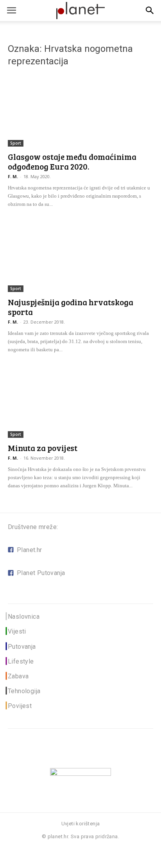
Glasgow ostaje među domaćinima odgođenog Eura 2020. (72, 161)
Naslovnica (23, 616)
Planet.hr (29, 550)
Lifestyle (21, 661)
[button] (150, 10)
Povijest (20, 706)
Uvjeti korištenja (80, 824)
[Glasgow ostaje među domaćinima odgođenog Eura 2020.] (80, 111)
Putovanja (22, 646)
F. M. (13, 176)
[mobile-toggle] (11, 10)
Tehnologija (24, 691)
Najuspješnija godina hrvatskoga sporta (70, 306)
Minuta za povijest (42, 447)
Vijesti (17, 631)
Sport (15, 143)
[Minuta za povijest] (80, 402)
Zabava (18, 676)
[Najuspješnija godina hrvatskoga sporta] (80, 256)
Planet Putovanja (41, 573)
